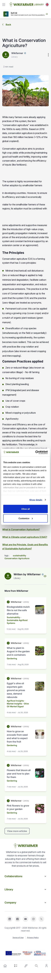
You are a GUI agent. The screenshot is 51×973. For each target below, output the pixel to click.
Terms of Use (18, 937)
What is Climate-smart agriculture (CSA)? (24, 537)
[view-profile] (45, 576)
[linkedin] (9, 919)
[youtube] (25, 919)
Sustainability (13, 617)
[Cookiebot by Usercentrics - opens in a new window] (36, 452)
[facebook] (17, 919)
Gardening (12, 658)
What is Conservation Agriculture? (21, 529)
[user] (46, 965)
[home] (5, 965)
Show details (35, 500)
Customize (24, 518)
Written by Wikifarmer (27, 574)
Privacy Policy (33, 937)
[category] (15, 966)
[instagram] (33, 919)
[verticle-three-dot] (48, 55)
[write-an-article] (26, 965)
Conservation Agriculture (17, 558)
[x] (41, 919)
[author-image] (8, 576)
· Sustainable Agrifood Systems (17, 620)
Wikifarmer (17, 53)
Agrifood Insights (15, 701)
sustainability (19, 555)
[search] (36, 965)
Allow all (25, 509)
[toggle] (3, 4)
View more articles (17, 831)
